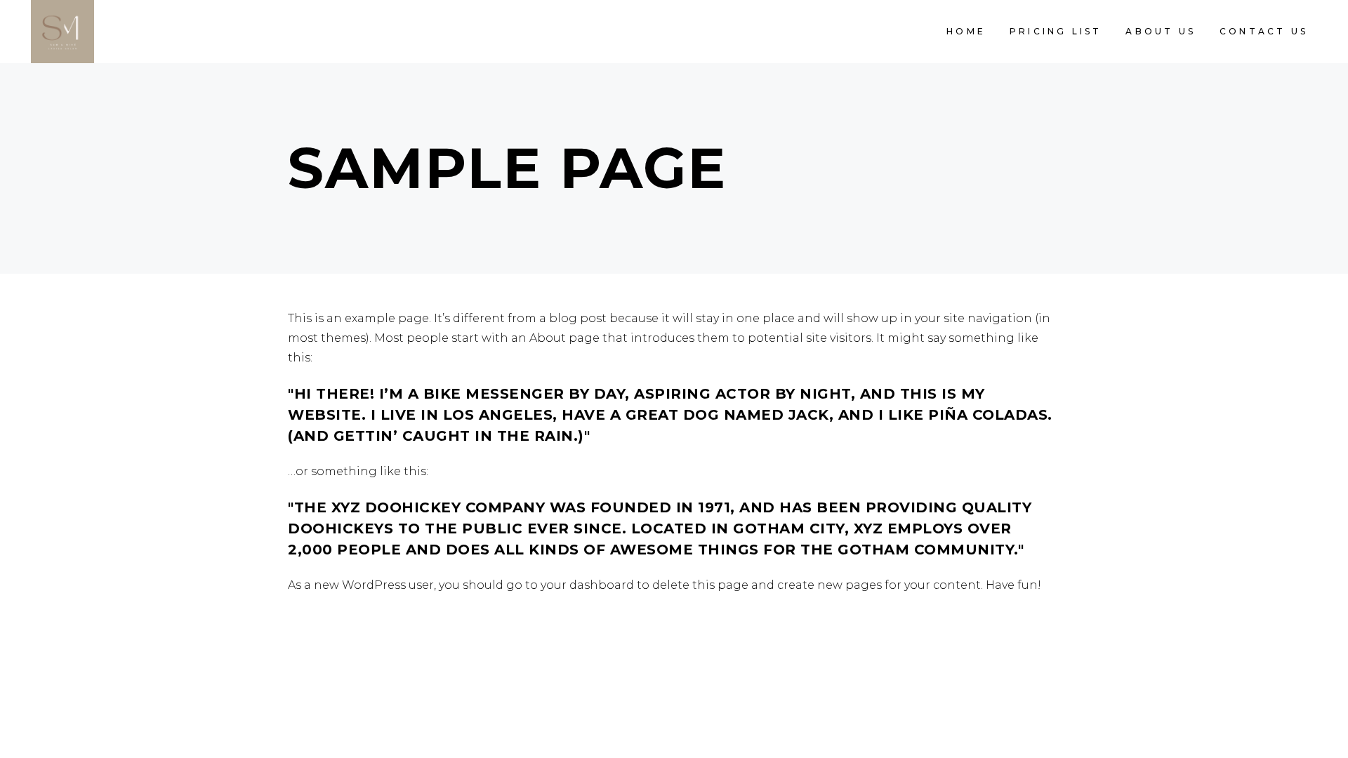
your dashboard (587, 585)
